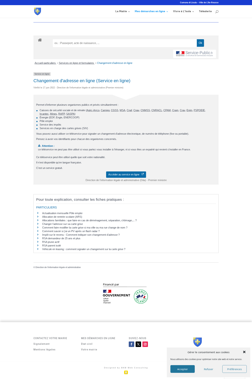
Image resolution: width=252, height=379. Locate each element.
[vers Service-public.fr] (194, 54)
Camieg (105, 110)
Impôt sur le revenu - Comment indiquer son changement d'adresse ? (81, 234)
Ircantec (44, 113)
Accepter (182, 369)
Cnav (136, 110)
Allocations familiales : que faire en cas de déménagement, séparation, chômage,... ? (89, 220)
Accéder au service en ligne (124, 174)
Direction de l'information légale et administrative (58, 267)
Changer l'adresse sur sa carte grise (62, 223)
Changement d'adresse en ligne (114, 62)
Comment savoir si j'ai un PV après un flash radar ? (71, 231)
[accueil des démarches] (40, 40)
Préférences (234, 369)
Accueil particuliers (45, 62)
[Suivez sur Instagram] (145, 344)
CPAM (167, 110)
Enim (189, 110)
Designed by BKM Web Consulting (126, 368)
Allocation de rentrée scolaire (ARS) (62, 216)
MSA (122, 110)
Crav (182, 110)
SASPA (70, 113)
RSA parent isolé (51, 245)
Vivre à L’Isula (182, 11)
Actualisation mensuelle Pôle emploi (62, 213)
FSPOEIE (199, 110)
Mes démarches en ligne (150, 11)
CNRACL (156, 110)
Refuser (208, 369)
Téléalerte (205, 11)
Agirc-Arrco (93, 110)
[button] (245, 352)
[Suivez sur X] (138, 344)
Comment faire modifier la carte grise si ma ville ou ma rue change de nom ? (84, 227)
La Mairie (121, 11)
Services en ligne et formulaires (77, 62)
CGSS (114, 110)
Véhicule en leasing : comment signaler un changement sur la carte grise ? (83, 249)
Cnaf (129, 110)
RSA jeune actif (51, 241)
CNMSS (145, 110)
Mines (53, 113)
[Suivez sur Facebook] (131, 344)
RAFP (61, 113)
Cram (175, 110)
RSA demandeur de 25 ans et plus (61, 238)
